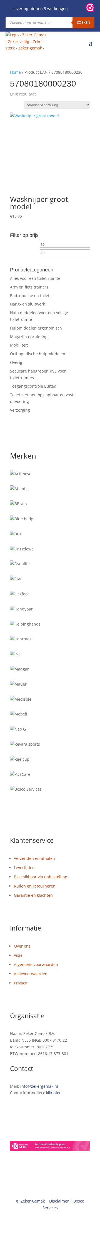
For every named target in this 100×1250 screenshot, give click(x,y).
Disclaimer (59, 1201)
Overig (16, 362)
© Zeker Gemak (30, 1201)
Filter (20, 253)
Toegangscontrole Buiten (33, 386)
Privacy (20, 983)
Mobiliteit (19, 345)
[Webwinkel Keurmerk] (50, 1147)
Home (15, 72)
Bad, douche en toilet (29, 295)
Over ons (22, 946)
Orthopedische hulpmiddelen (37, 353)
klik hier (53, 1092)
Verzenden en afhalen (34, 858)
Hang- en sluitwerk (27, 304)
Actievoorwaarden (31, 973)
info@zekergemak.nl (39, 1086)
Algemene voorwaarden (36, 964)
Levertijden (24, 867)
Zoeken (83, 22)
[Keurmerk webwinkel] (90, 8)
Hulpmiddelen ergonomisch (36, 328)
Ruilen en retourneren (35, 886)
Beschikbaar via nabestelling (40, 876)
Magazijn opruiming (29, 336)
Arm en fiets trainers (29, 287)
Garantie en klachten (33, 895)
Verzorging (20, 410)
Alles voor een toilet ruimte (35, 278)
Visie (18, 955)
